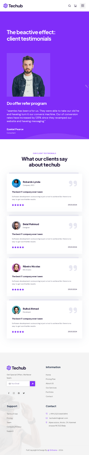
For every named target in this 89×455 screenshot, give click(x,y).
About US (50, 383)
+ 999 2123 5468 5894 (58, 414)
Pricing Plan (50, 379)
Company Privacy (14, 427)
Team (9, 422)
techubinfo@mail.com (58, 418)
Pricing (10, 418)
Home (48, 375)
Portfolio (50, 392)
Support (10, 431)
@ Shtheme (52, 450)
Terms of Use (12, 414)
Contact (49, 396)
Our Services (51, 388)
